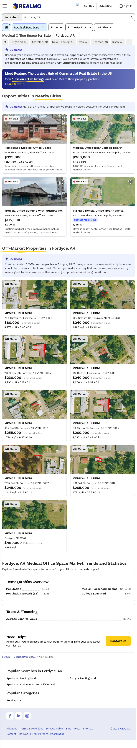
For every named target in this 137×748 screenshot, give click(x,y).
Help (77, 728)
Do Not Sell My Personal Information (41, 734)
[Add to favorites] (62, 118)
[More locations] (129, 42)
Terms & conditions (31, 728)
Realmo (27, 6)
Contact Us (118, 641)
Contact (11, 734)
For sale (6, 657)
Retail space (14, 700)
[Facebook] (10, 716)
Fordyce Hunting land (83, 678)
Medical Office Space (25, 657)
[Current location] (5, 42)
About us (11, 728)
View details (34, 144)
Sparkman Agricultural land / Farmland (30, 684)
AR (40, 657)
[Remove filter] (43, 27)
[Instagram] (27, 716)
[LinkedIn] (18, 716)
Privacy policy (54, 728)
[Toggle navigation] (5, 6)
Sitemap (88, 728)
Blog (68, 728)
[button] (78, 17)
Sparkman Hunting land (21, 678)
